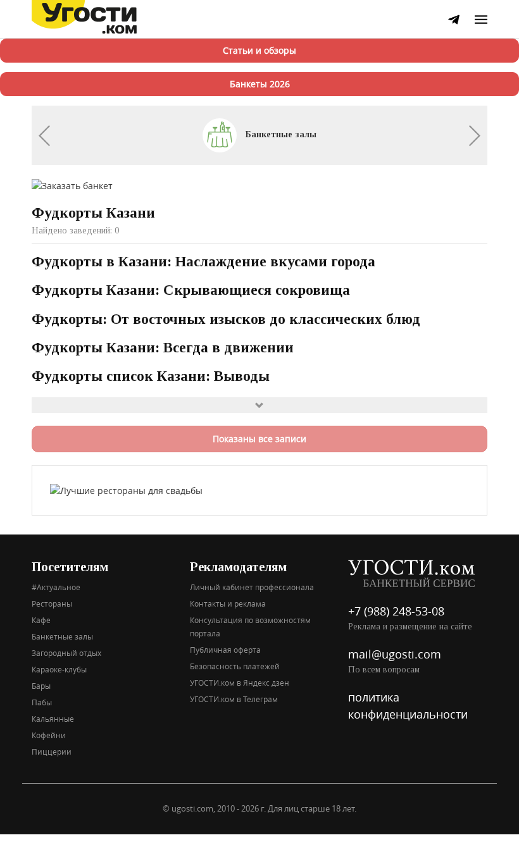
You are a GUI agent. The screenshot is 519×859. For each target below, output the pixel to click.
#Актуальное (56, 587)
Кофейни (49, 735)
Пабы (42, 702)
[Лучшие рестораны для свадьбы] (126, 490)
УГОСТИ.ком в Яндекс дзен (239, 682)
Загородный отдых (66, 653)
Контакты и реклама (228, 603)
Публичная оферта (225, 650)
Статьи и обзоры (259, 50)
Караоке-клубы (59, 669)
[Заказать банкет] (72, 184)
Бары (41, 686)
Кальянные (53, 719)
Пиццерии (52, 751)
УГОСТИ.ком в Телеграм (234, 699)
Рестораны (52, 603)
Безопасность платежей (235, 666)
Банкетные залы (279, 134)
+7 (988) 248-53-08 (396, 611)
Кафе (41, 620)
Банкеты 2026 (260, 84)
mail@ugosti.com (394, 654)
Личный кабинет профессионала (252, 587)
